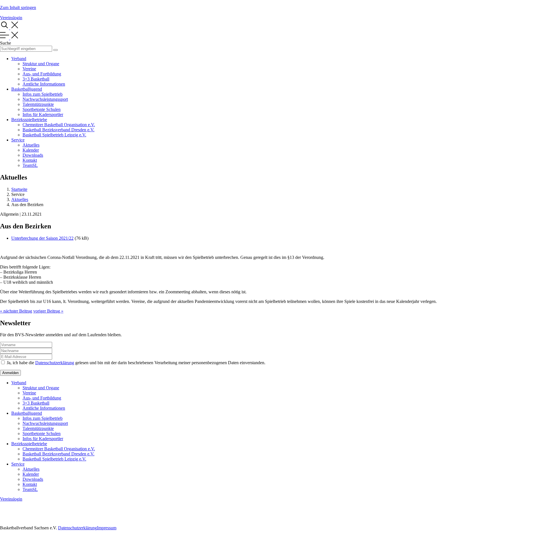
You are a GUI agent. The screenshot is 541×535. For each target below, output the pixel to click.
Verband (18, 58)
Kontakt (30, 160)
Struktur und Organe (41, 63)
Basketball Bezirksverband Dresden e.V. (58, 129)
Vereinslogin (11, 17)
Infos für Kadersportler (43, 114)
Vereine (29, 68)
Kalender (31, 150)
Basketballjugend (26, 89)
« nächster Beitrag (16, 311)
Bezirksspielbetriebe (29, 119)
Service (18, 139)
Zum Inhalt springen (18, 7)
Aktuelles (31, 145)
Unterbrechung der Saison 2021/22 (42, 238)
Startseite (19, 189)
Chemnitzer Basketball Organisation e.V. (59, 124)
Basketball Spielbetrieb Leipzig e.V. (54, 134)
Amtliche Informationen (44, 84)
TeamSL (30, 165)
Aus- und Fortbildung (42, 73)
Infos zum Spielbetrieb (43, 94)
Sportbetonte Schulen (42, 109)
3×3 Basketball (36, 79)
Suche (5, 43)
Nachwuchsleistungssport (45, 99)
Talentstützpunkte (38, 104)
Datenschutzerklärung (54, 362)
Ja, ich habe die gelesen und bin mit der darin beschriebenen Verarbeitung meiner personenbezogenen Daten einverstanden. (136, 362)
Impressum (106, 527)
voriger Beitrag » (48, 311)
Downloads (33, 155)
